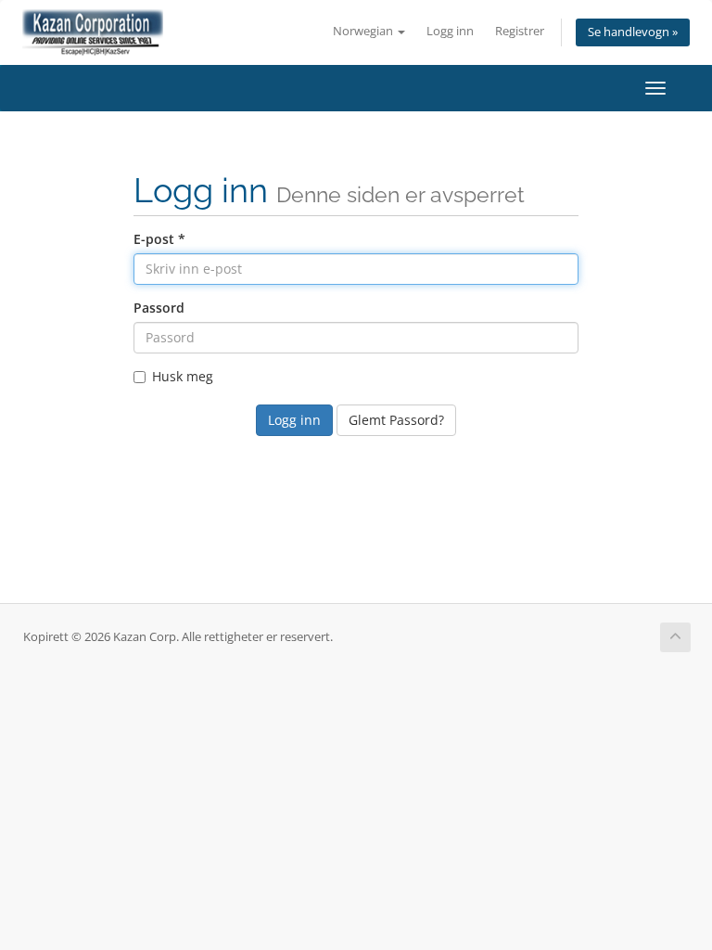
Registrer (519, 31)
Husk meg (182, 376)
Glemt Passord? (396, 420)
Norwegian (364, 31)
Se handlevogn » (633, 32)
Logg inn (450, 31)
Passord (159, 307)
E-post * (159, 239)
